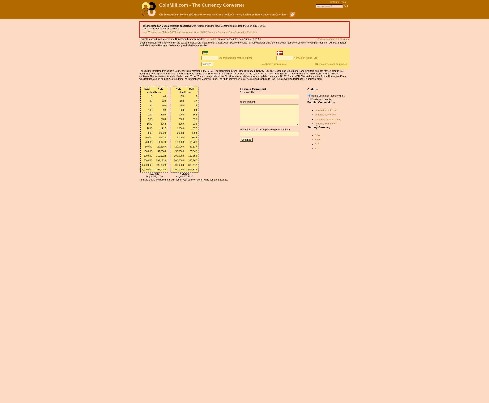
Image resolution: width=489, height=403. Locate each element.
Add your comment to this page (333, 39)
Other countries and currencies (331, 64)
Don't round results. (321, 99)
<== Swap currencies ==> (274, 64)
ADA (317, 135)
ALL (317, 148)
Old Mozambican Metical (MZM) (235, 58)
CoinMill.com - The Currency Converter (201, 5)
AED (317, 139)
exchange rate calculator (328, 119)
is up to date (210, 39)
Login (344, 2)
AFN (317, 144)
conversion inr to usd (326, 110)
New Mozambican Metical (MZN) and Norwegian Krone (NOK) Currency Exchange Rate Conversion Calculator (200, 32)
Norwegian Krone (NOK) (306, 58)
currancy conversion (325, 114)
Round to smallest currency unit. (328, 95)
